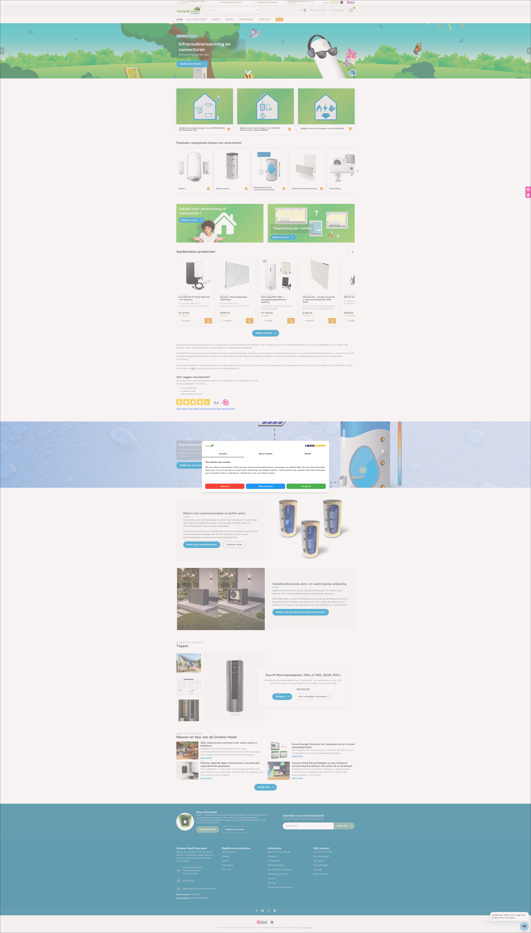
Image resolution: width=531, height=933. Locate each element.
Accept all (306, 486)
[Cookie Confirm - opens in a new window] (315, 445)
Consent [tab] (223, 454)
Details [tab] (308, 454)
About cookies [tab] (265, 454)
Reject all (225, 486)
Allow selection (265, 486)
